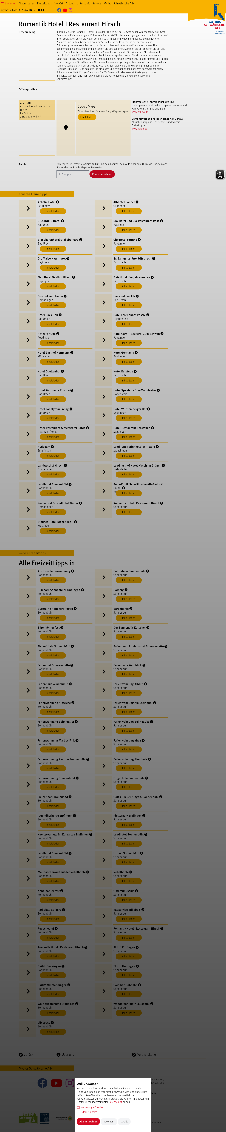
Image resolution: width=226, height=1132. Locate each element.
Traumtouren (27, 3)
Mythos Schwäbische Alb (119, 3)
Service (96, 3)
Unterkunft (83, 3)
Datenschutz (115, 1102)
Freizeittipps (44, 3)
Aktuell (70, 3)
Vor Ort (59, 3)
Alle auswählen (88, 1121)
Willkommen (8, 3)
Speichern (108, 1121)
